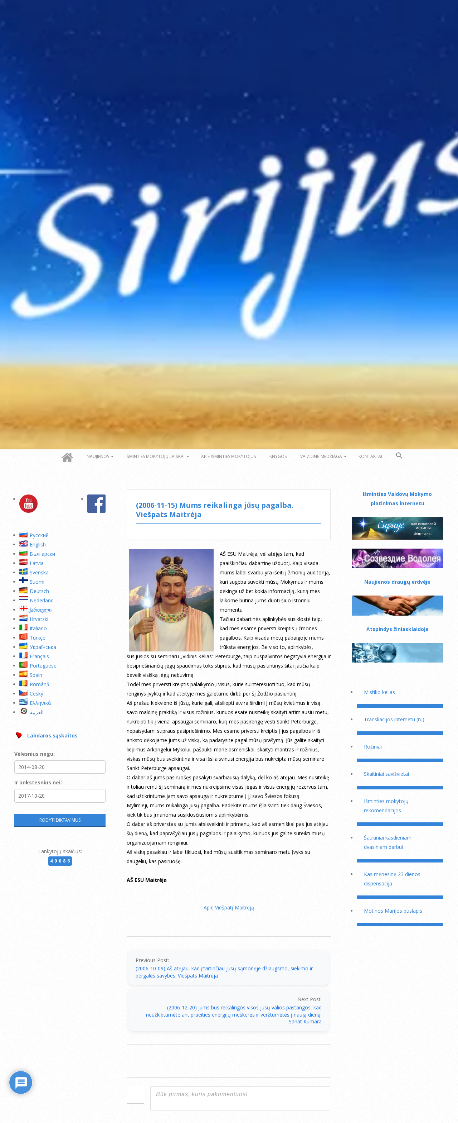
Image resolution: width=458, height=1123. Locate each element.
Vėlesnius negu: (34, 753)
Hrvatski (39, 619)
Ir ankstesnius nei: (38, 782)
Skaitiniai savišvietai (386, 773)
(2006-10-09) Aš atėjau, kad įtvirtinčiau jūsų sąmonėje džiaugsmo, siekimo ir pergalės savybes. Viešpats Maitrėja (224, 972)
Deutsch (39, 591)
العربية (37, 712)
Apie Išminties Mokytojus (228, 456)
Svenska (39, 572)
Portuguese (43, 665)
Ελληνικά (40, 702)
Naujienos (98, 456)
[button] (399, 455)
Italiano (38, 628)
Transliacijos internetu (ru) (394, 719)
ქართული (40, 609)
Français (39, 656)
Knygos (278, 456)
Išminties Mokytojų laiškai (155, 456)
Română (39, 684)
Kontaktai (370, 456)
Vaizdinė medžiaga (321, 456)
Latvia (37, 563)
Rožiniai (373, 746)
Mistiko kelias (379, 692)
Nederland (42, 600)
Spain (36, 675)
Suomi (37, 581)
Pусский (39, 535)
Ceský (36, 693)
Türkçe (37, 637)
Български (42, 553)
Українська (43, 647)
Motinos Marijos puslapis (393, 910)
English (38, 544)
